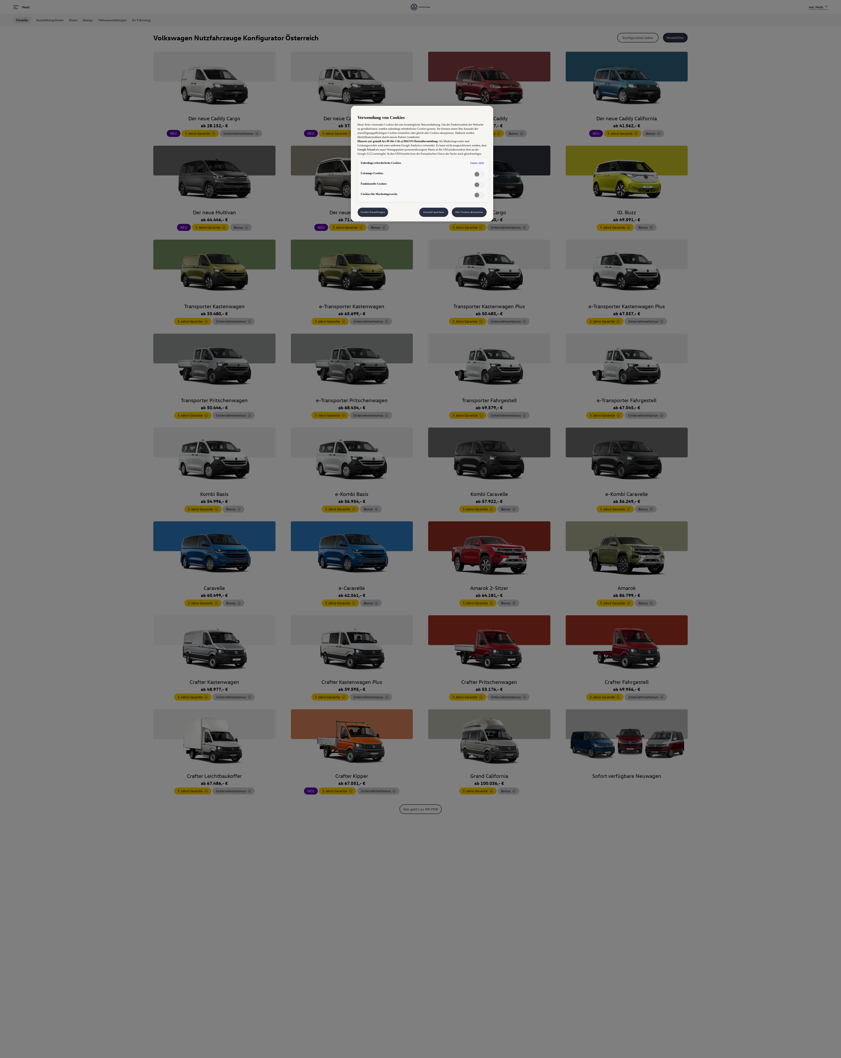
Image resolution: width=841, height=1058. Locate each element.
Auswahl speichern (433, 212)
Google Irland (366, 149)
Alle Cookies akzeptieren (469, 212)
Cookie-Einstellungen (373, 212)
